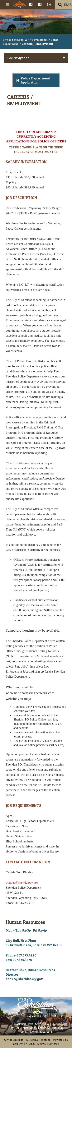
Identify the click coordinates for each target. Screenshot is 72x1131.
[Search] (60, 4)
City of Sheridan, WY (16, 39)
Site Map (54, 1044)
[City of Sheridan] (19, 4)
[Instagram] (48, 4)
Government (40, 39)
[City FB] (30, 4)
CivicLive (18, 1044)
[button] (36, 80)
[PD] (39, 4)
